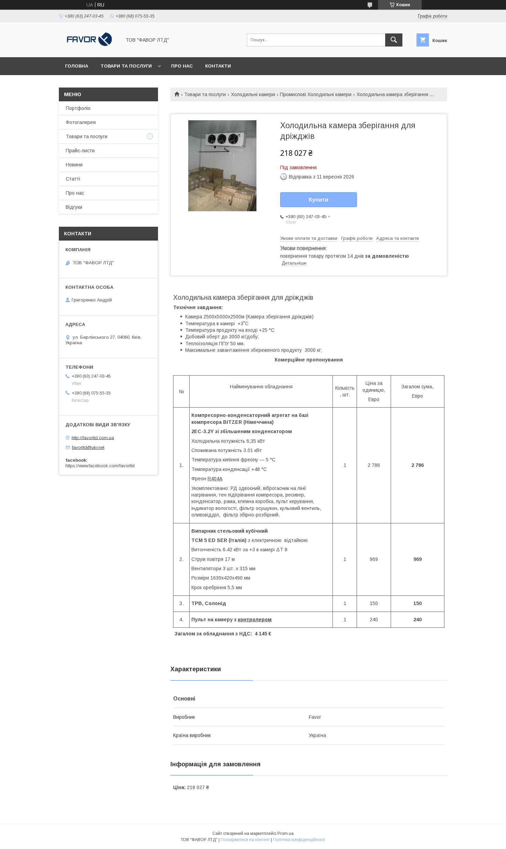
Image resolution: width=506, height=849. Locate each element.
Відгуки (74, 207)
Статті (73, 179)
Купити (318, 200)
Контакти (218, 66)
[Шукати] (393, 40)
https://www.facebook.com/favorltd (100, 465)
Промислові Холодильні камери (315, 94)
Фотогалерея (81, 122)
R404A (215, 478)
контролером (255, 619)
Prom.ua (285, 833)
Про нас (182, 66)
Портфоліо (78, 108)
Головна (76, 66)
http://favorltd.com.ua (93, 437)
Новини (74, 164)
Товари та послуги (126, 66)
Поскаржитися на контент (245, 839)
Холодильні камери (253, 94)
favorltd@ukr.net (88, 447)
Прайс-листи (80, 150)
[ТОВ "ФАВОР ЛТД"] (88, 48)
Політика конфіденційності (299, 839)
